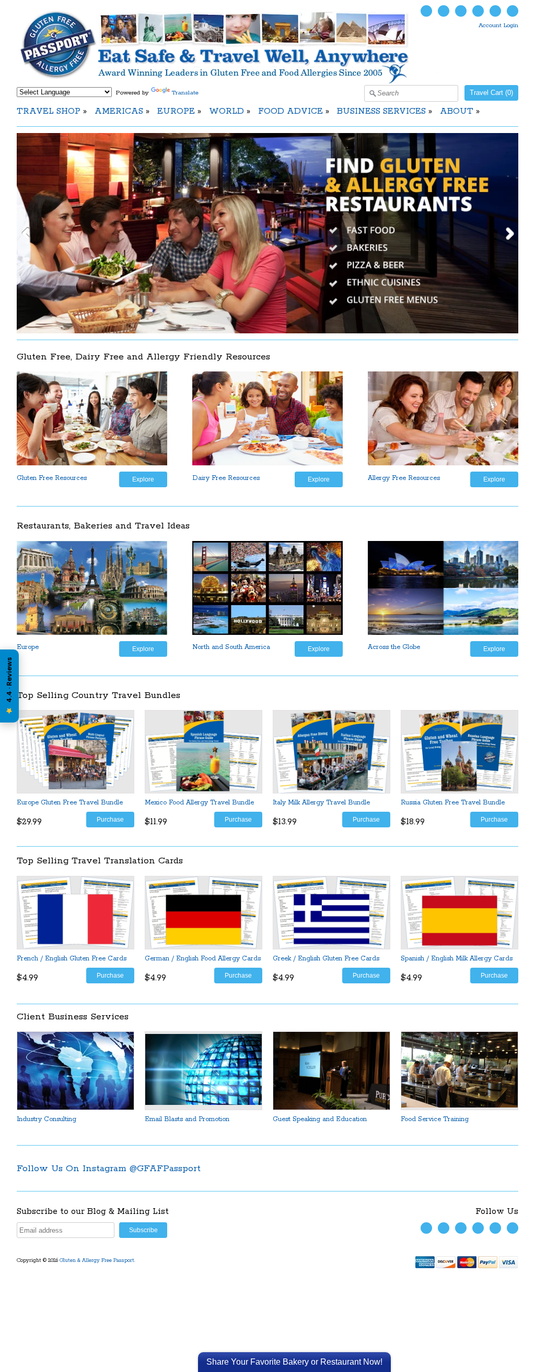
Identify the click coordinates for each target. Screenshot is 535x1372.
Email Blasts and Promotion (187, 1119)
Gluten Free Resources (52, 478)
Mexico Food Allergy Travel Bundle (199, 803)
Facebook (443, 11)
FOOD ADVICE (290, 111)
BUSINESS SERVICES (381, 111)
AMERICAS (119, 111)
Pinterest (495, 11)
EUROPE (176, 111)
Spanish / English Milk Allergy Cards (457, 958)
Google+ (512, 11)
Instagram (478, 11)
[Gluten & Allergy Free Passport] (232, 82)
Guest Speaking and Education (320, 1119)
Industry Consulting (46, 1119)
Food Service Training (435, 1119)
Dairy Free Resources (226, 478)
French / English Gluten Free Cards (71, 958)
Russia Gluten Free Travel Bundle (453, 803)
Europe (28, 647)
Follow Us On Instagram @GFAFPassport (109, 1168)
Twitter (426, 11)
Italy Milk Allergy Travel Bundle (321, 803)
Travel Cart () (491, 93)
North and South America (231, 647)
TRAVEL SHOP (48, 111)
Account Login (498, 25)
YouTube (461, 11)
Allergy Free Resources (404, 478)
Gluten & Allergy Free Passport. (98, 1260)
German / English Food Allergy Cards (203, 958)
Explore (143, 479)
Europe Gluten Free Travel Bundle (70, 803)
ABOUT (456, 111)
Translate (185, 93)
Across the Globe (394, 647)
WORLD (226, 111)
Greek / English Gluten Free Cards (326, 958)
